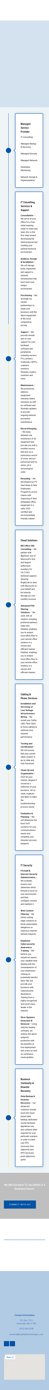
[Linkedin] (12, 1343)
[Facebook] (6, 1343)
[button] (44, 10)
